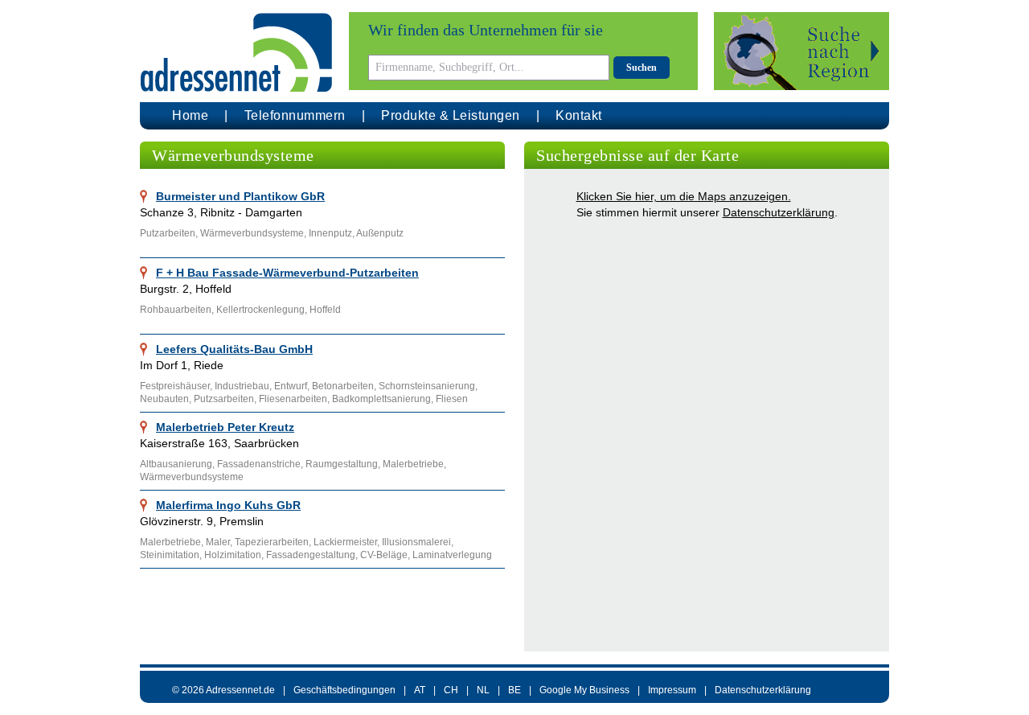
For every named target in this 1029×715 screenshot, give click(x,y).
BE (514, 690)
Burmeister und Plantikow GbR (240, 196)
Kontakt (578, 115)
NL (483, 690)
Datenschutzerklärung (778, 212)
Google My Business (584, 690)
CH (451, 690)
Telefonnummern (295, 115)
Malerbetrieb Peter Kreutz (225, 427)
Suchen (641, 67)
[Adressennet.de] (236, 52)
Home (190, 115)
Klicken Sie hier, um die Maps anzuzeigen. (683, 196)
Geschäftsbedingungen (344, 690)
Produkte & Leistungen (450, 115)
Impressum (672, 690)
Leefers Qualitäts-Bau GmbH (234, 349)
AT (419, 690)
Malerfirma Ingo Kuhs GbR (228, 505)
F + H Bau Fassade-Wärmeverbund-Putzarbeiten (287, 272)
